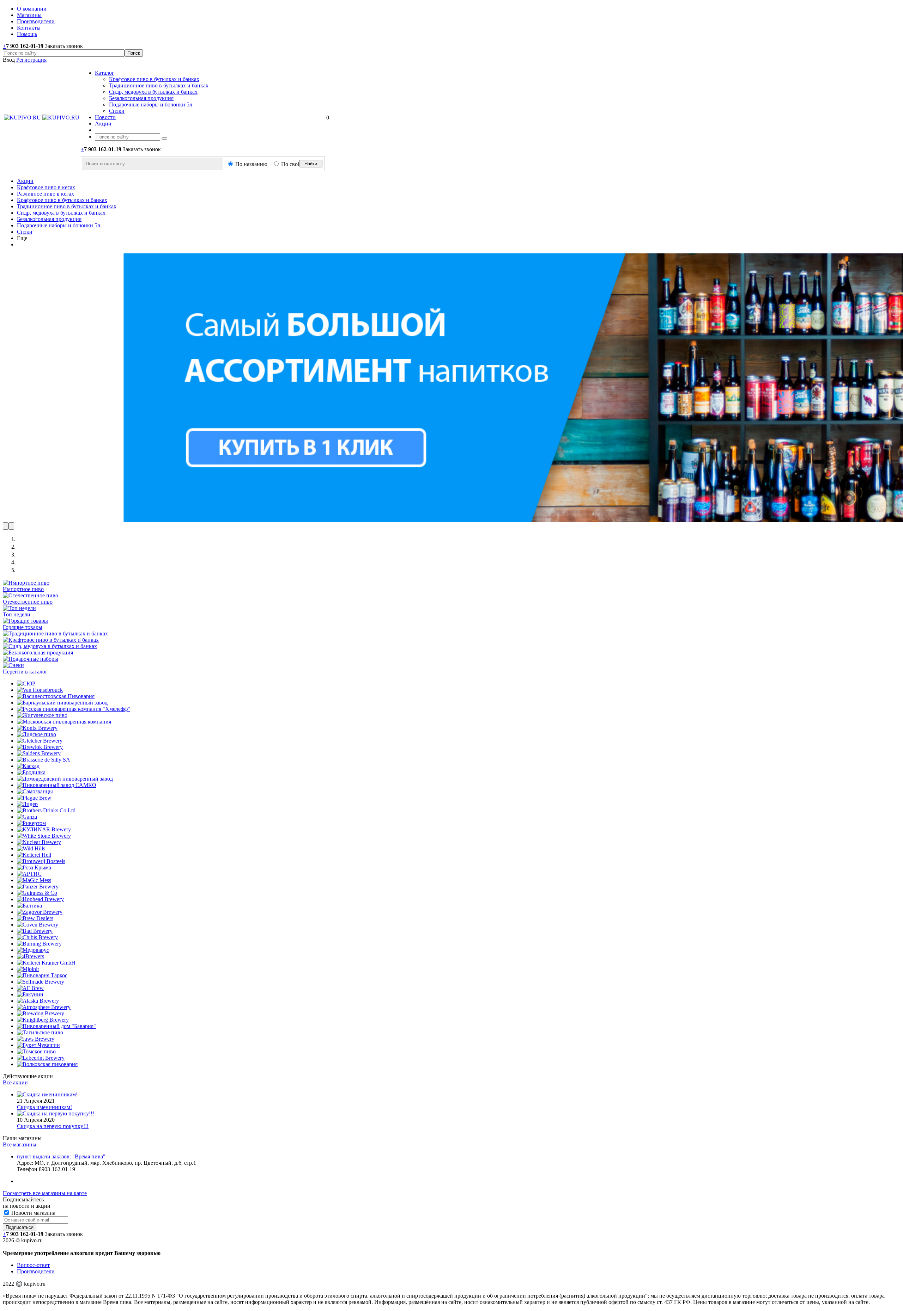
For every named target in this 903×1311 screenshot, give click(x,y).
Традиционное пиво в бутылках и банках (158, 85)
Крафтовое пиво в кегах (46, 187)
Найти (310, 163)
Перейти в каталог (25, 672)
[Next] (11, 526)
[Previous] (5, 526)
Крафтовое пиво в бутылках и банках (154, 79)
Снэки (117, 111)
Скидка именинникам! (44, 1107)
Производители (36, 1271)
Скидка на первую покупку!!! (53, 1126)
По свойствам (298, 164)
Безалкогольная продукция (141, 98)
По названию (251, 164)
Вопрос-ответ (33, 1265)
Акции (25, 181)
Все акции (15, 1082)
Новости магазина (32, 1213)
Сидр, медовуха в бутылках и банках (153, 92)
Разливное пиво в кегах (45, 194)
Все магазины (19, 1144)
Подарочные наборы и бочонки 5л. (151, 104)
